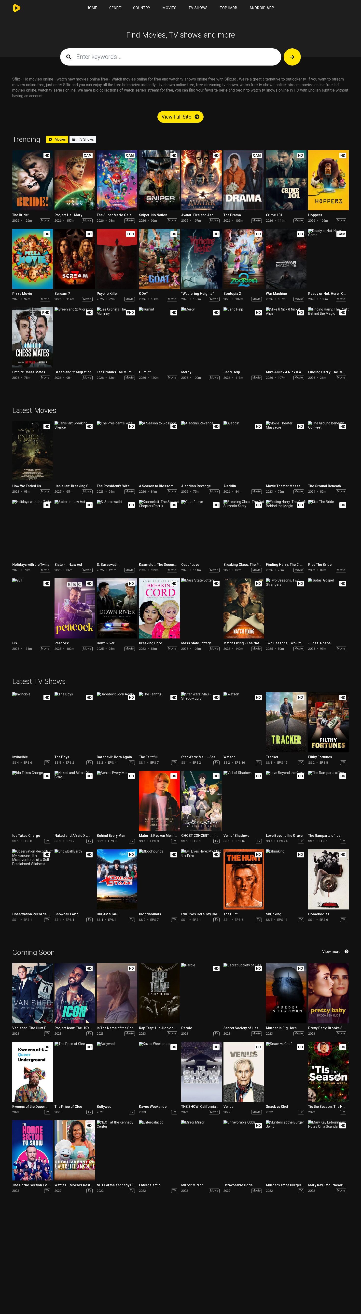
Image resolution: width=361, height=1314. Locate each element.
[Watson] (243, 722)
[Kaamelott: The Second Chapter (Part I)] (159, 530)
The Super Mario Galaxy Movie (121, 215)
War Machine (276, 294)
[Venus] (243, 1072)
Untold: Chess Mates (28, 372)
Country (142, 8)
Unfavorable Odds (238, 1185)
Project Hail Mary (68, 215)
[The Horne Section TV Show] (32, 1150)
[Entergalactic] (159, 1150)
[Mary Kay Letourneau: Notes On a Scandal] (328, 1150)
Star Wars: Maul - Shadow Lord (206, 757)
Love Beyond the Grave (284, 836)
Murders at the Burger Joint (288, 1185)
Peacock (62, 643)
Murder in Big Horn (281, 1028)
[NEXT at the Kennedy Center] (117, 1150)
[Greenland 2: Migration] (75, 337)
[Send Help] (243, 337)
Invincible (20, 757)
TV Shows (198, 8)
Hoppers (315, 215)
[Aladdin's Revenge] (201, 451)
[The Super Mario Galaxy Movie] (117, 180)
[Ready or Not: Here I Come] (328, 259)
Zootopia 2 (232, 294)
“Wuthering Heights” (197, 294)
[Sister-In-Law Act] (75, 530)
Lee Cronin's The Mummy (117, 372)
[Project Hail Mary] (75, 180)
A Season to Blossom (156, 486)
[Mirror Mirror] (201, 1150)
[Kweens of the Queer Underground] (32, 1072)
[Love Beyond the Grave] (286, 801)
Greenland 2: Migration (73, 372)
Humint (145, 372)
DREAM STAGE (108, 914)
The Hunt (230, 914)
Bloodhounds (150, 914)
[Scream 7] (75, 259)
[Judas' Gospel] (328, 608)
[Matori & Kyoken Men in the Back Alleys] (159, 801)
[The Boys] (75, 722)
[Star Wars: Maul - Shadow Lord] (201, 722)
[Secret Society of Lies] (243, 993)
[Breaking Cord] (159, 608)
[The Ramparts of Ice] (328, 801)
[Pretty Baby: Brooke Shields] (328, 993)
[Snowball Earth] (75, 879)
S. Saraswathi (108, 565)
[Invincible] (32, 722)
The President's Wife (113, 486)
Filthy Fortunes (320, 757)
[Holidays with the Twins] (32, 530)
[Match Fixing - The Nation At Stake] (243, 608)
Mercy (186, 372)
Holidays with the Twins (31, 565)
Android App (262, 8)
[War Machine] (286, 259)
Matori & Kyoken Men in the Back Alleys (170, 836)
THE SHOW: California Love (202, 1107)
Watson (229, 757)
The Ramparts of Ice (324, 836)
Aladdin (229, 486)
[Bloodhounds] (159, 879)
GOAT (143, 294)
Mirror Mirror (192, 1185)
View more (331, 951)
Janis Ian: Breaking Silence (76, 486)
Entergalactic (149, 1185)
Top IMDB (228, 8)
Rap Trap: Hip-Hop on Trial (160, 1028)
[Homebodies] (328, 879)
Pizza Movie (22, 294)
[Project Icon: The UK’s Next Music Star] (75, 993)
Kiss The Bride (320, 565)
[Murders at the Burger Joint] (286, 1150)
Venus (228, 1107)
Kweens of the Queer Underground (40, 1107)
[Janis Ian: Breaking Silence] (75, 451)
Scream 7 (62, 294)
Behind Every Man (111, 836)
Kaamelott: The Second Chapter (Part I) (170, 565)
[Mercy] (201, 337)
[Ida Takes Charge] (32, 801)
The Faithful (148, 757)
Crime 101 (274, 215)
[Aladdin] (243, 451)
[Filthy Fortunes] (328, 722)
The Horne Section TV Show (34, 1185)
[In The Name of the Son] (117, 993)
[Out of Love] (201, 530)
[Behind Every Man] (117, 801)
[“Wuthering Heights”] (201, 259)
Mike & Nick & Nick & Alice (286, 372)
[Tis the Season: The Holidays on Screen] (328, 1072)
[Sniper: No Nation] (159, 180)
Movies (170, 8)
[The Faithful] (159, 722)
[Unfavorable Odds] (243, 1150)
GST (15, 643)
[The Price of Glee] (75, 1072)
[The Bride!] (32, 180)
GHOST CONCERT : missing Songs (208, 836)
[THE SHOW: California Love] (201, 1072)
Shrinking (273, 914)
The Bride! (20, 215)
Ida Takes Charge (26, 836)
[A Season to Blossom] (159, 451)
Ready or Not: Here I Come (329, 294)
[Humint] (159, 337)
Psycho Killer (107, 294)
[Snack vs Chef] (286, 1072)
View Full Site (177, 117)
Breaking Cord (150, 643)
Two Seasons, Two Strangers (289, 643)
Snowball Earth (66, 914)
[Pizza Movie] (32, 259)
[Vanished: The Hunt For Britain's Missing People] (32, 993)
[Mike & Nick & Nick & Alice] (286, 337)
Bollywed (104, 1107)
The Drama (232, 215)
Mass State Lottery (196, 643)
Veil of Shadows (236, 836)
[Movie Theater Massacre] (286, 451)
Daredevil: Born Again (114, 757)
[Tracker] (286, 722)
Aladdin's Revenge (196, 486)
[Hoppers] (328, 180)
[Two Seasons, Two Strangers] (286, 608)
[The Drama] (243, 180)
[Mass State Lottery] (201, 608)
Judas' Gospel (320, 643)
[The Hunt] (243, 879)
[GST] (32, 608)
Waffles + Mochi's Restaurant (77, 1185)
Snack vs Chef (277, 1107)
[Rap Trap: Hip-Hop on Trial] (159, 993)
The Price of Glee (68, 1107)
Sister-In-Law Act (68, 565)
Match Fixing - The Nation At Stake (250, 643)
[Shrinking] (286, 879)
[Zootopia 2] (243, 259)
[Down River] (117, 608)
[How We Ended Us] (32, 451)
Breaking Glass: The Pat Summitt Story (254, 565)
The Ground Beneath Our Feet (331, 486)
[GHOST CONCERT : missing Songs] (201, 801)
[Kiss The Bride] (328, 530)
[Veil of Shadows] (243, 801)
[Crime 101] (286, 180)
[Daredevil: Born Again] (117, 722)
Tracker (272, 757)
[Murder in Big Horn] (286, 993)
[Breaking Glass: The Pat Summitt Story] (243, 530)
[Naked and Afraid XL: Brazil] (75, 801)
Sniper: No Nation (153, 215)
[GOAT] (159, 259)
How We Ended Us (26, 486)
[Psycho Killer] (117, 259)
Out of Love (190, 565)
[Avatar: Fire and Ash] (201, 180)
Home (92, 8)
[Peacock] (75, 608)
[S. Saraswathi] (117, 530)
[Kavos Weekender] (159, 1072)
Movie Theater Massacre (286, 486)
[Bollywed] (117, 1072)
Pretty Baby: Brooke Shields (330, 1028)
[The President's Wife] (117, 451)
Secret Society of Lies (240, 1028)
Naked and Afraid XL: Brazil (76, 836)
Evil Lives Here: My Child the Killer (208, 914)
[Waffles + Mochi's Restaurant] (75, 1150)
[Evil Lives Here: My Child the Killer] (201, 879)
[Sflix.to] (17, 8)
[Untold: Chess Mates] (32, 337)
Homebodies (318, 914)
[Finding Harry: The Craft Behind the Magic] (328, 337)
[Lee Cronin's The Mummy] (117, 337)
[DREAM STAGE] (117, 879)
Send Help (231, 372)
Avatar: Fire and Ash (197, 215)
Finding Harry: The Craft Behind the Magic (299, 565)
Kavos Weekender (153, 1107)
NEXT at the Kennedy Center (119, 1185)
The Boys (62, 757)
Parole (186, 1028)
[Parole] (201, 993)
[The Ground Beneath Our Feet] (328, 451)
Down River (106, 643)
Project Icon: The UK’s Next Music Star (85, 1028)
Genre (115, 8)
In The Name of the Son (115, 1028)
